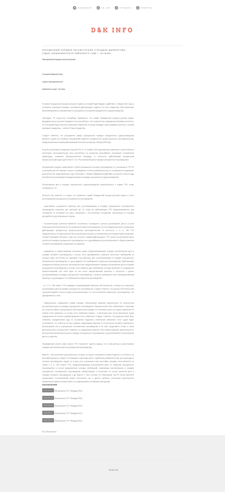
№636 (80, 391)
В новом (88, 107)
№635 (80, 398)
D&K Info (112, 30)
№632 (80, 421)
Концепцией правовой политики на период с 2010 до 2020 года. (84, 142)
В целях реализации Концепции (88, 154)
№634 (80, 405)
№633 (80, 413)
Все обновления (49, 431)
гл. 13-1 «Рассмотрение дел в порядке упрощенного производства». (100, 159)
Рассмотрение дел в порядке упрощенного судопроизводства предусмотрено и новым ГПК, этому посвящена (88, 186)
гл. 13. (54, 188)
